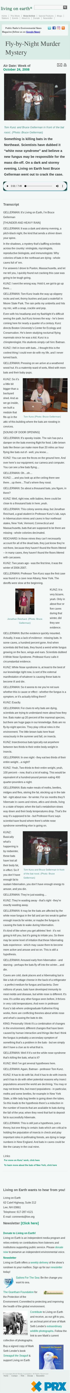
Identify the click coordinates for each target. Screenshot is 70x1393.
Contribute (36, 1312)
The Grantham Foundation (18, 1292)
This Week (15, 16)
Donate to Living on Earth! (19, 1233)
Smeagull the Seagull (15, 1355)
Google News (33, 32)
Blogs (59, 16)
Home (4, 16)
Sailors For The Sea (27, 1277)
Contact (14, 1376)
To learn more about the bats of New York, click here (30, 1165)
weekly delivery (39, 1262)
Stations (5, 18)
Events (15, 18)
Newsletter (48, 18)
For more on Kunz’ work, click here (22, 1160)
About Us (26, 18)
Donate (36, 18)
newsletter (56, 1267)
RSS (22, 1376)
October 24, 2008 (16, 69)
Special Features (46, 16)
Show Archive (29, 16)
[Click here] (29, 1223)
